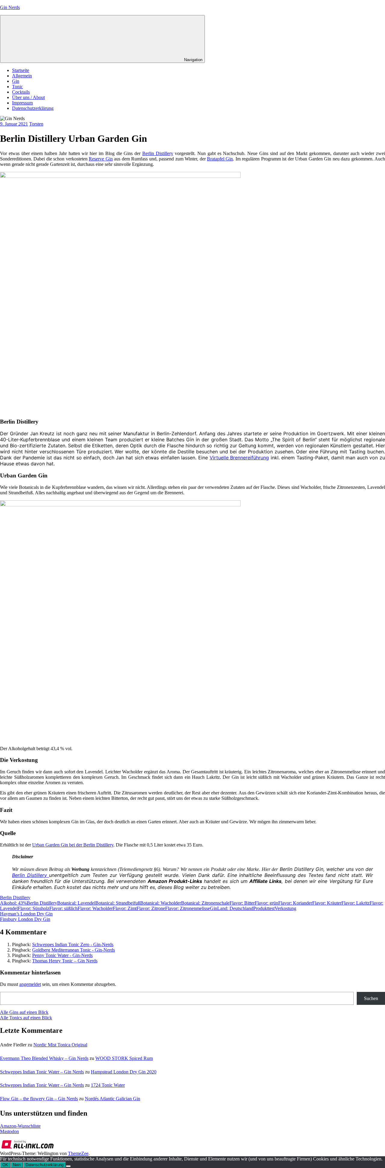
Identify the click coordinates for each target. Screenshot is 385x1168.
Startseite (20, 70)
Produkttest (264, 908)
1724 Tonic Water (108, 1085)
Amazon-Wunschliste (20, 1126)
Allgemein (22, 75)
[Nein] (68, 1166)
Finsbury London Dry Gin (25, 919)
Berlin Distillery (157, 153)
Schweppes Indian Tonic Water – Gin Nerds (42, 1071)
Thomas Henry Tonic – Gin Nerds (64, 960)
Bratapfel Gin (220, 158)
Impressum (22, 102)
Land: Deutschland (235, 908)
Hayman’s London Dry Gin (26, 913)
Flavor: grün (266, 903)
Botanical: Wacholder (160, 903)
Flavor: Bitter (242, 903)
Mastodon (9, 1131)
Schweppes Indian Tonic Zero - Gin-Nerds (72, 944)
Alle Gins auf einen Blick (24, 1012)
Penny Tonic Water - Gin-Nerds (62, 955)
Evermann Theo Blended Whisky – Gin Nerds (44, 1058)
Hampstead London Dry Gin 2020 (123, 1071)
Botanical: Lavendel (76, 903)
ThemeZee (78, 1153)
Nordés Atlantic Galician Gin (112, 1098)
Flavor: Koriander (295, 903)
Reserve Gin (100, 158)
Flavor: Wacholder (95, 908)
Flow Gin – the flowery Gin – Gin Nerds (39, 1098)
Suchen (371, 998)
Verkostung (285, 908)
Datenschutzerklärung (33, 108)
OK (5, 1165)
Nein (17, 1165)
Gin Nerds (10, 7)
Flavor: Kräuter (326, 903)
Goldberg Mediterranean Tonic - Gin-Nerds (73, 949)
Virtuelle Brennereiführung (239, 458)
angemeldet (30, 984)
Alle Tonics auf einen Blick (26, 1017)
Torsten (36, 123)
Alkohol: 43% (13, 903)
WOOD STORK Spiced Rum (124, 1058)
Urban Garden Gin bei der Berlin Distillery (72, 844)
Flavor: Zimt (125, 908)
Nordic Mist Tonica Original (60, 1044)
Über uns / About (28, 97)
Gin (15, 81)
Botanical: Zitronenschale (205, 903)
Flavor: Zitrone (151, 908)
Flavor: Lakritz (355, 903)
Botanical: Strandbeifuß (117, 903)
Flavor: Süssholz (33, 908)
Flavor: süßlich (63, 908)
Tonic (17, 86)
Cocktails (21, 92)
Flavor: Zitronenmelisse (187, 908)
